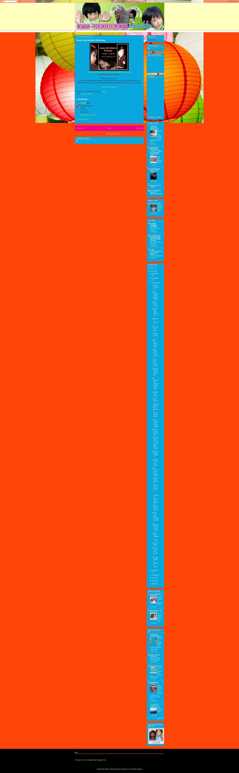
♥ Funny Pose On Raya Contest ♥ (155, 551)
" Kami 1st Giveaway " (155, 287)
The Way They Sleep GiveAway (155, 312)
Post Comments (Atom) (113, 134)
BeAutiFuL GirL (155, 203)
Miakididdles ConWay (154, 683)
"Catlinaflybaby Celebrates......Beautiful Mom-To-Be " (155, 443)
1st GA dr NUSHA (155, 335)
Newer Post (79, 128)
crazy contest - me (155, 666)
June (153, 581)
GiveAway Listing (86, 94)
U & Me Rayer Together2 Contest (155, 536)
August (154, 575)
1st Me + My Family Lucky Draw (154, 343)
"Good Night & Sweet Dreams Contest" (155, 423)
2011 (152, 268)
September (155, 570)
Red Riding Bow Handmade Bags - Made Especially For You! (155, 238)
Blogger (139, 769)
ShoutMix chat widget (154, 117)
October (154, 283)
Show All (160, 718)
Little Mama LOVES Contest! (155, 635)
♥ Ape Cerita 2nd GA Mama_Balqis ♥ (155, 471)
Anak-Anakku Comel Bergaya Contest (155, 295)
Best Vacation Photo (159, 709)
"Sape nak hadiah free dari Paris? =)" (155, 371)
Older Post (139, 128)
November (155, 278)
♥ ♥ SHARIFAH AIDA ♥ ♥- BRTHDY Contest (156, 192)
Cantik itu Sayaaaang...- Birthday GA (154, 127)
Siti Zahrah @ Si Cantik (155, 186)
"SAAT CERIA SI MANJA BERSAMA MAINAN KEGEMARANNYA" (155, 407)
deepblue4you (125, 769)
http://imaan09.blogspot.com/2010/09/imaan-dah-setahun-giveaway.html (109, 72)
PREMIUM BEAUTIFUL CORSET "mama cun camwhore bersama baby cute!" (156, 151)
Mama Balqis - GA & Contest (156, 611)
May (153, 583)
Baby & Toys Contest (155, 303)
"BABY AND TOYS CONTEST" (155, 353)
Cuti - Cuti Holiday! (156, 256)
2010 (152, 271)
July (153, 578)
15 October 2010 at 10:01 (88, 115)
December (155, 273)
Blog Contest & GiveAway (155, 655)
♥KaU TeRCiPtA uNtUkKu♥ (155, 595)
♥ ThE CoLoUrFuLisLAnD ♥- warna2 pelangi (156, 252)
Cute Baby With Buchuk (155, 393)
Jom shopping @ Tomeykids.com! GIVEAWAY (155, 384)
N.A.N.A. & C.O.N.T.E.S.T (155, 705)
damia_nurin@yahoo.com (109, 87)
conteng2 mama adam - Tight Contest (155, 170)
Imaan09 (83, 103)
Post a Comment (83, 119)
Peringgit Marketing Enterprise (153, 225)
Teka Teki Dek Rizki (155, 328)
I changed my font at (90, 760)
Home (109, 128)
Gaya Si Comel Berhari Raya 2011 (159, 617)
